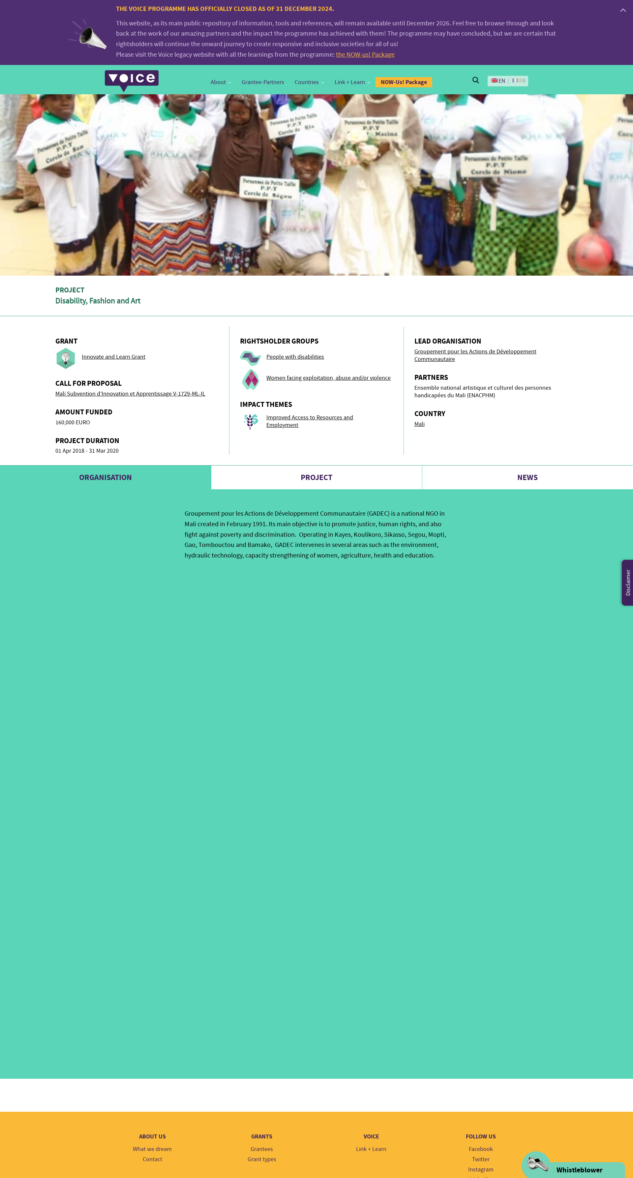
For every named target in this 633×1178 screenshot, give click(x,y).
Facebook (481, 1149)
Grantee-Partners (263, 82)
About (218, 82)
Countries (307, 82)
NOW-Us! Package (404, 82)
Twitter (481, 1159)
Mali (419, 424)
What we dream (152, 1149)
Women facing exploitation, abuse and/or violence (328, 378)
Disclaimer (628, 583)
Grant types (262, 1159)
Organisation (105, 477)
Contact (152, 1159)
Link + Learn (350, 82)
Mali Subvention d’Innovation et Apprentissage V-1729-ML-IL (130, 394)
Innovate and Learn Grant (113, 357)
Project (316, 477)
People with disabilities (295, 357)
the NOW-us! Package (365, 54)
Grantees (262, 1149)
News (527, 477)
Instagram (481, 1169)
